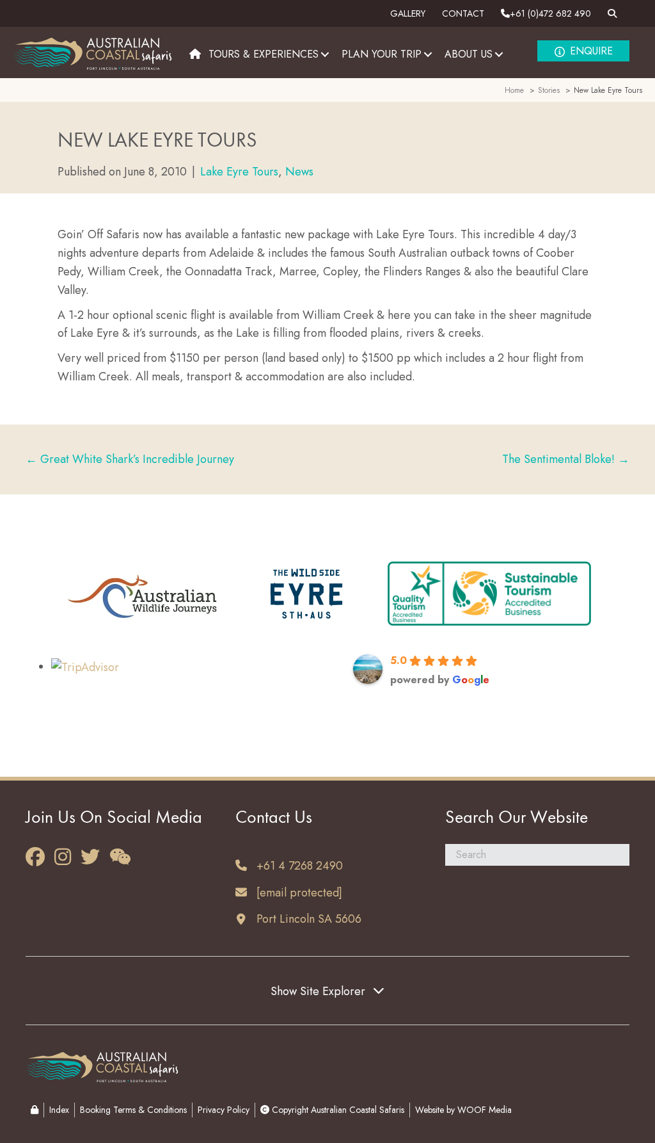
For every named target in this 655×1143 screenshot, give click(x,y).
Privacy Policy (223, 1109)
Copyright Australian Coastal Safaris (336, 1109)
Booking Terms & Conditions (133, 1109)
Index (59, 1109)
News (299, 171)
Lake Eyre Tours (239, 171)
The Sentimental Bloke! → (565, 459)
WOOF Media (484, 1109)
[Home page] (195, 54)
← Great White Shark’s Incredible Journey (130, 459)
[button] (325, 54)
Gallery (407, 13)
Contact (463, 13)
